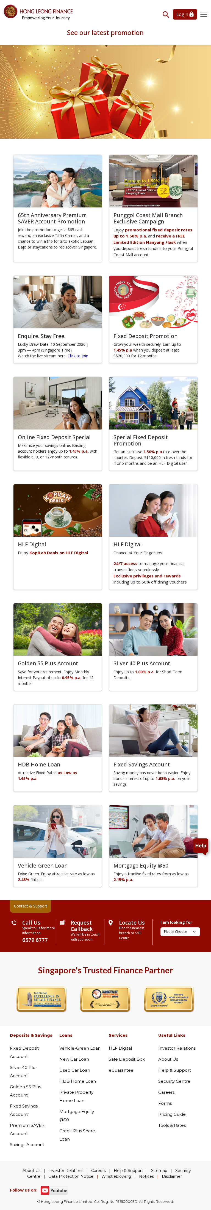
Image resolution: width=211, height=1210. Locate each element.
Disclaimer (172, 1176)
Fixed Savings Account (141, 764)
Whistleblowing (116, 1176)
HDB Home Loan (39, 764)
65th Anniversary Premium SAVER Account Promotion (52, 218)
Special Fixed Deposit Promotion (140, 440)
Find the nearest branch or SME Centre (131, 933)
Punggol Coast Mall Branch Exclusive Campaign (148, 218)
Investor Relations (177, 1048)
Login (182, 14)
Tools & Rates (172, 1125)
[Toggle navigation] (203, 14)
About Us (168, 1059)
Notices (146, 1176)
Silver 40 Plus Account (141, 663)
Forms (165, 1103)
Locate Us (132, 922)
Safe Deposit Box (127, 1059)
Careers (166, 1092)
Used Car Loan (74, 1070)
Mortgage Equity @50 (140, 865)
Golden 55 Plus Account (48, 663)
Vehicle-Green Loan (43, 865)
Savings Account (27, 1144)
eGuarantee (121, 1070)
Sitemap (159, 1170)
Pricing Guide (172, 1114)
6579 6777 (35, 940)
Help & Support (174, 1070)
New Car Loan (74, 1059)
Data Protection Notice (70, 1176)
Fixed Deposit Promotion (145, 336)
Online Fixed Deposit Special (54, 437)
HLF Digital (32, 544)
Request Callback (82, 926)
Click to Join (78, 355)
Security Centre (174, 1081)
